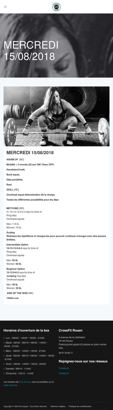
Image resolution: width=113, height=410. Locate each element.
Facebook (64, 368)
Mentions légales (58, 406)
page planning (10, 384)
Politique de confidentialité (80, 406)
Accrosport (23, 406)
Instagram (64, 373)
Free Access (25, 381)
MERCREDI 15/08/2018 (30, 152)
